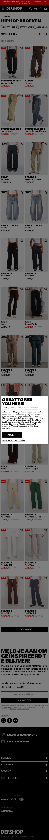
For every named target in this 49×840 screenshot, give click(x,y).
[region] (24, 420)
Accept (12, 434)
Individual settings (13, 440)
